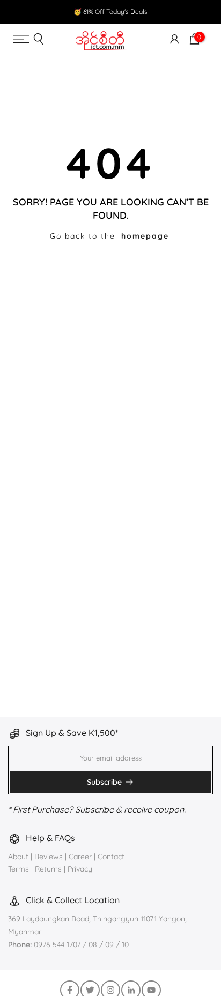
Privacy (80, 869)
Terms (18, 869)
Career (80, 856)
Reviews (48, 856)
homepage (145, 236)
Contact (111, 856)
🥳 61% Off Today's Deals (110, 12)
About (19, 856)
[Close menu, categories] (159, 18)
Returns (48, 869)
